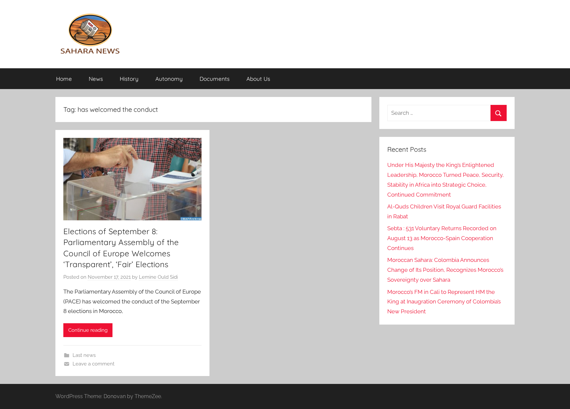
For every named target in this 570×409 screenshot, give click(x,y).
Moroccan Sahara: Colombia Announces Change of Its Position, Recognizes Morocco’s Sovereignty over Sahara (445, 270)
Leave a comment (93, 364)
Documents (215, 78)
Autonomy (169, 78)
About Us (258, 78)
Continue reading (88, 330)
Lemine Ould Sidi (158, 277)
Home (64, 78)
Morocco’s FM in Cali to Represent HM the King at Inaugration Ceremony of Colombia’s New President (444, 302)
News (96, 78)
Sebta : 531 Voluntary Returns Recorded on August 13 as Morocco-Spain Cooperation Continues (441, 238)
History (129, 78)
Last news (84, 355)
